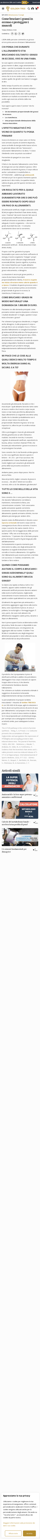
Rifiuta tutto (13, 1533)
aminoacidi (29, 175)
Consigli (21, 15)
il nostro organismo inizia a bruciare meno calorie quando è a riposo (19, 282)
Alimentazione (13, 15)
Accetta (29, 1533)
